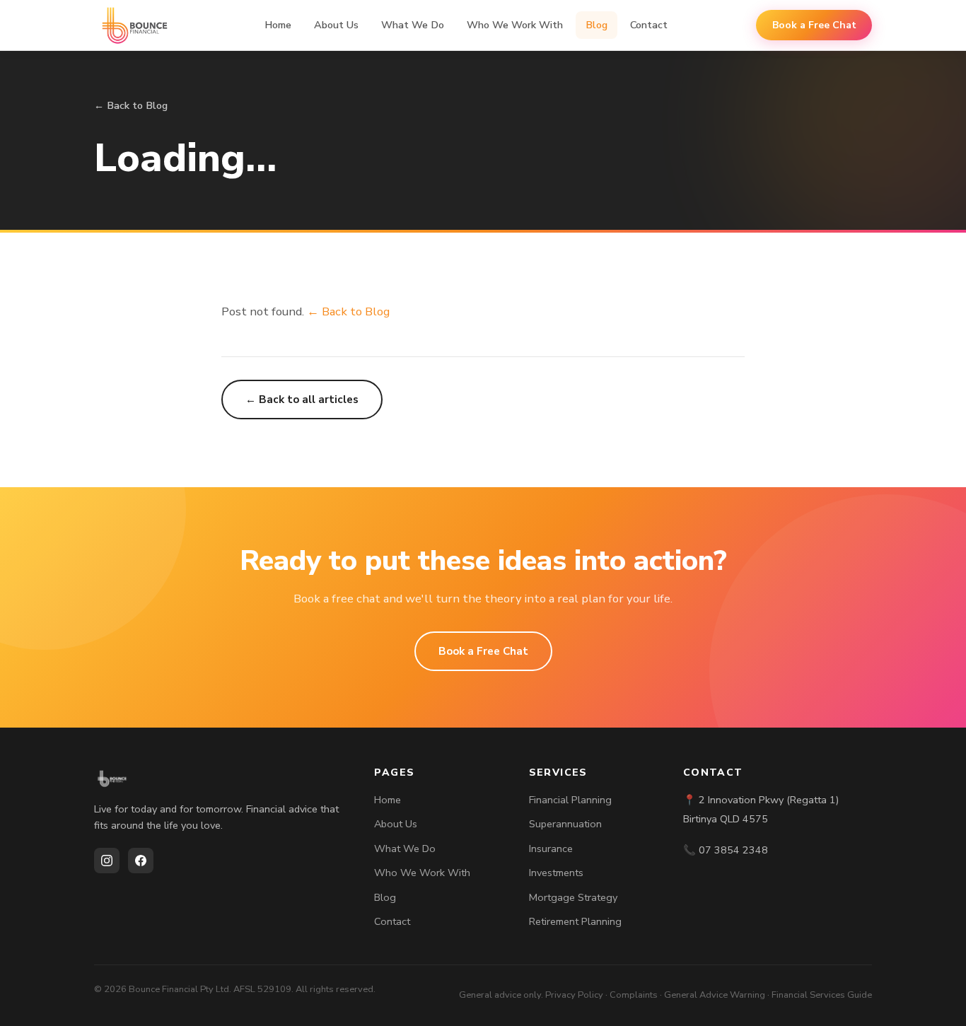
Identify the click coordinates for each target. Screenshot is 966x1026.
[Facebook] (140, 860)
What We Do (412, 25)
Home (277, 25)
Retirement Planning (575, 921)
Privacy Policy (574, 995)
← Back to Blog (131, 105)
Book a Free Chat (814, 25)
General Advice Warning (714, 995)
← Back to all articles (302, 399)
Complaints (634, 995)
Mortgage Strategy (573, 897)
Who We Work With (515, 25)
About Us (336, 25)
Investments (556, 872)
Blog (596, 25)
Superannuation (565, 824)
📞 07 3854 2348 (725, 850)
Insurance (551, 848)
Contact (649, 25)
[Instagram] (107, 860)
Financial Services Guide (822, 995)
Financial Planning (570, 800)
